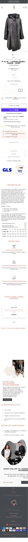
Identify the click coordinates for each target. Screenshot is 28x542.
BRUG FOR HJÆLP (14, 156)
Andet (13, 491)
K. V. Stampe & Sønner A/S (13, 495)
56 (14, 94)
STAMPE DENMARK (13, 510)
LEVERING (14, 151)
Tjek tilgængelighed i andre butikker (12, 121)
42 (14, 86)
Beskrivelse (14, 142)
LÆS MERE (7, 399)
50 (7, 90)
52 (12, 90)
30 (18, 94)
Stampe (14, 536)
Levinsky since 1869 (14, 59)
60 (22, 94)
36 (5, 94)
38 (5, 86)
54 (9, 94)
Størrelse (14, 84)
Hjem (13, 57)
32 (24, 90)
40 (9, 86)
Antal (14, 75)
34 (20, 90)
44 (18, 86)
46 (22, 86)
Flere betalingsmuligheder (14, 113)
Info (13, 488)
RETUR (14, 154)
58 (16, 90)
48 (3, 90)
